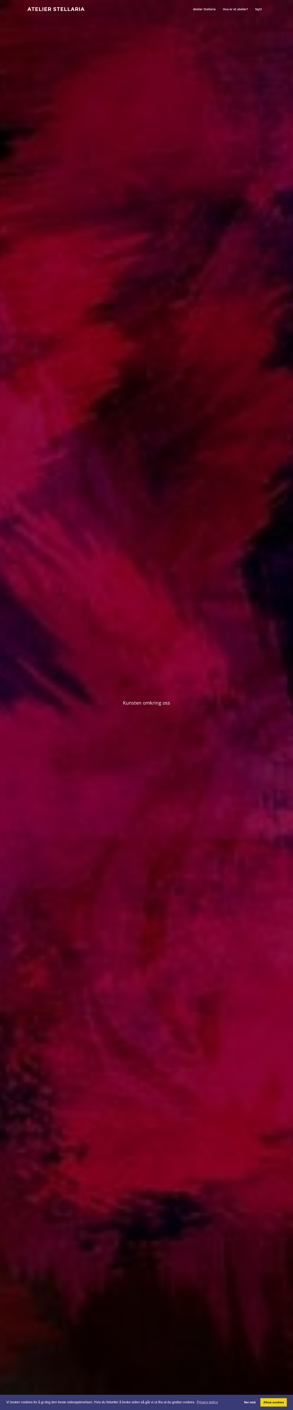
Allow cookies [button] (273, 1402)
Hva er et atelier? (235, 9)
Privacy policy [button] (207, 1402)
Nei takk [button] (250, 1402)
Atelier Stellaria (56, 9)
